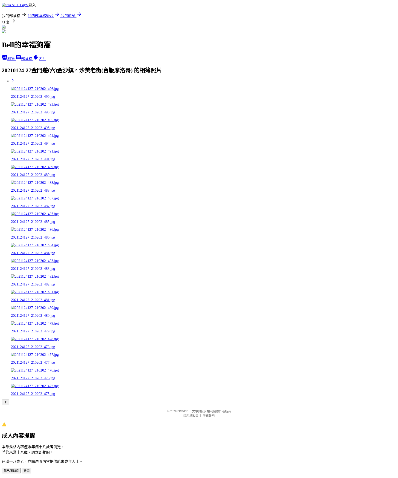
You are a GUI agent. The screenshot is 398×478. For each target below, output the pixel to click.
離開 (26, 470)
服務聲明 (209, 416)
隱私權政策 (190, 416)
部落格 (27, 59)
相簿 (11, 59)
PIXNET (182, 411)
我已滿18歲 (11, 470)
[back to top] (5, 402)
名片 (42, 59)
